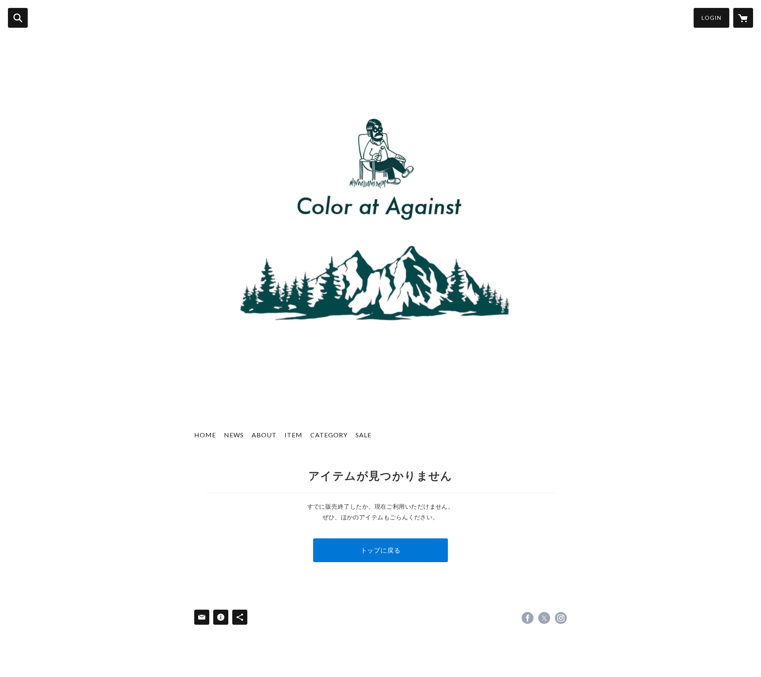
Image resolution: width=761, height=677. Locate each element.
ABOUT (264, 435)
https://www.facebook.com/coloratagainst (527, 618)
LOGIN (711, 17)
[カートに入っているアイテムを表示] (743, 18)
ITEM (293, 435)
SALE (363, 435)
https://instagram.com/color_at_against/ (561, 618)
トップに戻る (381, 550)
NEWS (234, 435)
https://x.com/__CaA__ (544, 618)
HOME (205, 435)
